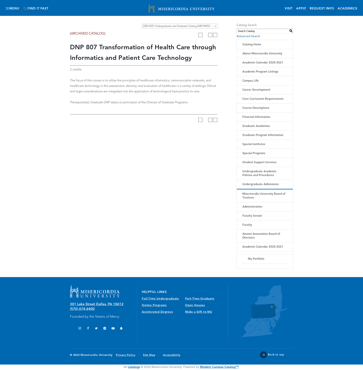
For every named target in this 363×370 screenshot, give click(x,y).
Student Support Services (259, 162)
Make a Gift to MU (198, 312)
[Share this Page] (205, 35)
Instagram (79, 328)
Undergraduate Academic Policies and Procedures (259, 173)
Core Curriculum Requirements (263, 99)
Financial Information (256, 117)
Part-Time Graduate (199, 298)
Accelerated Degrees (157, 312)
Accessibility (171, 355)
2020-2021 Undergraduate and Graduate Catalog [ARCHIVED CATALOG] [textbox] (180, 26)
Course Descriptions (255, 108)
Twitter (96, 328)
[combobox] (179, 26)
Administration (252, 206)
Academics (347, 8)
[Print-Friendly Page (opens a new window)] (210, 35)
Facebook (88, 328)
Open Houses (195, 305)
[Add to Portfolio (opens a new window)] (200, 35)
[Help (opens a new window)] (215, 35)
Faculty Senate (252, 216)
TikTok (71, 328)
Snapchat (121, 328)
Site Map (149, 355)
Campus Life (250, 81)
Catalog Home (251, 44)
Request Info (322, 8)
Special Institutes (253, 144)
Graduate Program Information (262, 135)
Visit (288, 8)
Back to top (276, 354)
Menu (14, 8)
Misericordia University (164, 6)
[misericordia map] (260, 311)
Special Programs (253, 153)
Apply (301, 8)
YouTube (113, 328)
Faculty (247, 225)
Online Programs (154, 305)
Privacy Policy (127, 355)
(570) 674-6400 (82, 309)
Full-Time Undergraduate (160, 298)
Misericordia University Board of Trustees (263, 196)
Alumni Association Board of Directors (261, 236)
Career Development (256, 90)
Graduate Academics (256, 126)
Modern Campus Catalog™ (219, 367)
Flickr (104, 328)
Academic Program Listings (260, 71)
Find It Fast (38, 8)
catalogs (134, 367)
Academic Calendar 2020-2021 (262, 62)
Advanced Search (248, 36)
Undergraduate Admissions (260, 184)
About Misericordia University (262, 53)
